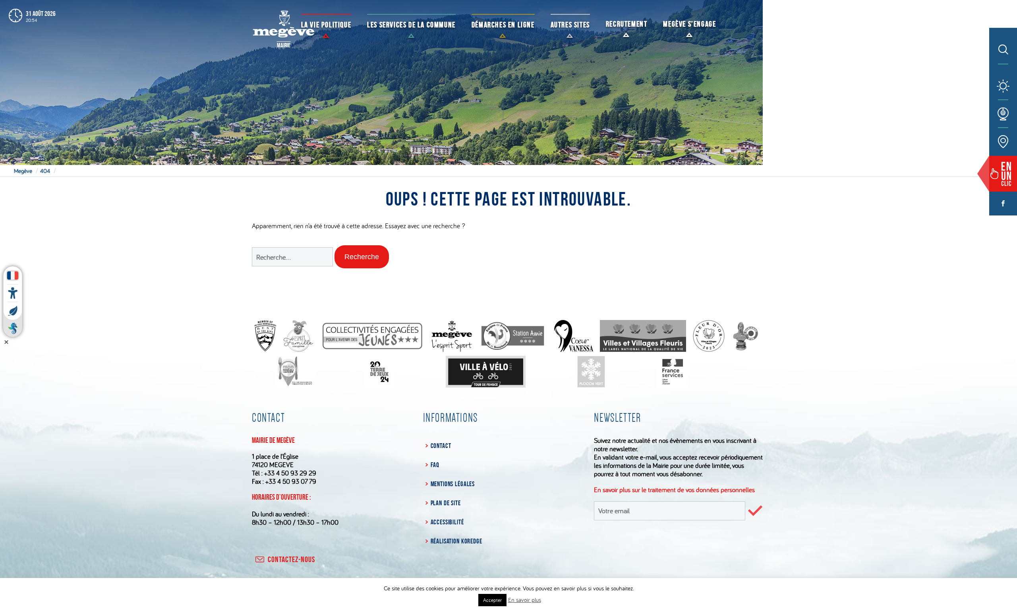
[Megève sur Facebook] (1003, 203)
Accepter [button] (492, 600)
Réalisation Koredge (456, 541)
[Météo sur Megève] (1003, 86)
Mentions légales (453, 483)
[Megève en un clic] (1003, 174)
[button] (361, 256)
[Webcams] (1003, 114)
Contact (441, 445)
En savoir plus (524, 599)
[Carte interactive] (1003, 142)
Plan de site (446, 502)
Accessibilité (447, 522)
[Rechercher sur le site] (1003, 50)
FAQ (435, 464)
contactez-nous (291, 559)
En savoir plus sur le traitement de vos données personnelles (674, 489)
